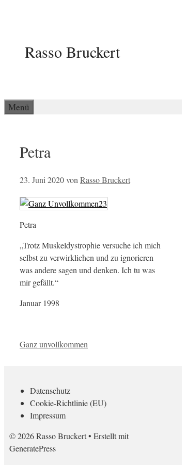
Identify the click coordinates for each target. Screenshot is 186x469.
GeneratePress (32, 448)
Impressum (48, 415)
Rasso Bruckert (72, 51)
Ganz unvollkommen (54, 344)
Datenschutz (50, 390)
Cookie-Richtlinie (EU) (68, 402)
